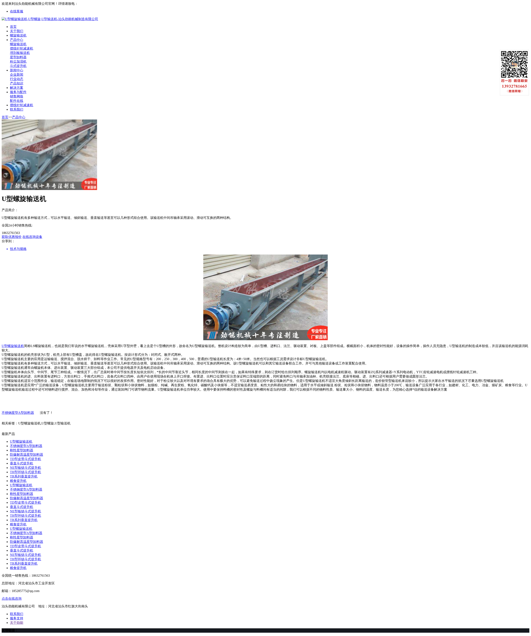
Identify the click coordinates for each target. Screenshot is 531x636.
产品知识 (16, 83)
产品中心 (16, 39)
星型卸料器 (18, 57)
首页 (13, 26)
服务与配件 (18, 92)
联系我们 (16, 109)
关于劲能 (16, 622)
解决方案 (16, 87)
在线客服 (16, 11)
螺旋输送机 (18, 35)
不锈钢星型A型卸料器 (18, 412)
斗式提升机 (18, 66)
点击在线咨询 (12, 598)
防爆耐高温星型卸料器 (26, 454)
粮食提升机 (18, 480)
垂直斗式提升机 (21, 463)
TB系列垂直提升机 (24, 476)
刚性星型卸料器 (21, 450)
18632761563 (87, 3)
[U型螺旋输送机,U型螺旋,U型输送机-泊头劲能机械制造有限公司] (50, 19)
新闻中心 (16, 70)
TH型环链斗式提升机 (25, 472)
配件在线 (16, 100)
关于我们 (16, 31)
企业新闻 (16, 74)
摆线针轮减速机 (21, 48)
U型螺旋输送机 (13, 346)
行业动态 (16, 79)
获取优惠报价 (12, 237)
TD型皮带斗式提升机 (25, 459)
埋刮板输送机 (20, 53)
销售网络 (16, 96)
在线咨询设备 (32, 237)
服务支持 (16, 618)
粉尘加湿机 (18, 61)
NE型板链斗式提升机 (25, 467)
